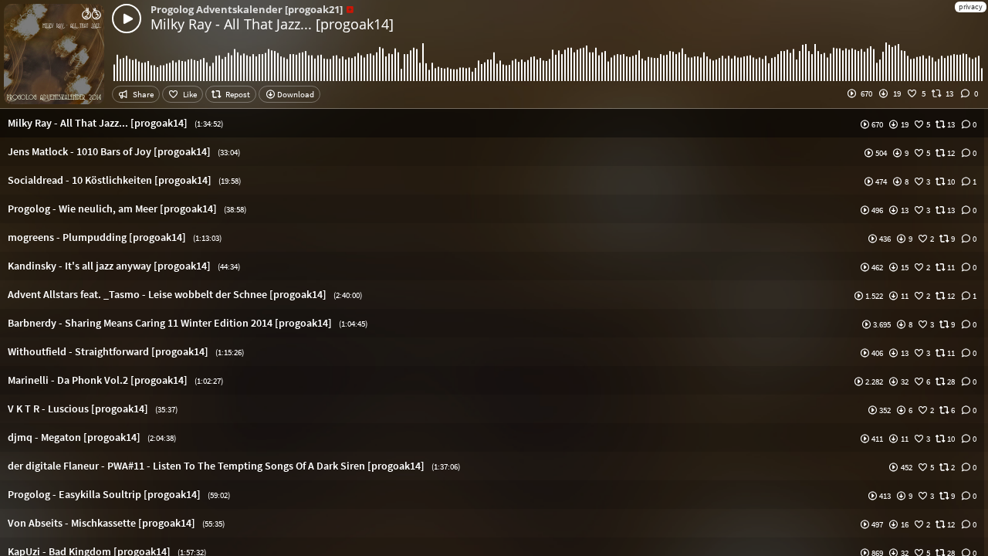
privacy (971, 7)
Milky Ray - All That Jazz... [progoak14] (272, 24)
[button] (494, 123)
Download (295, 94)
